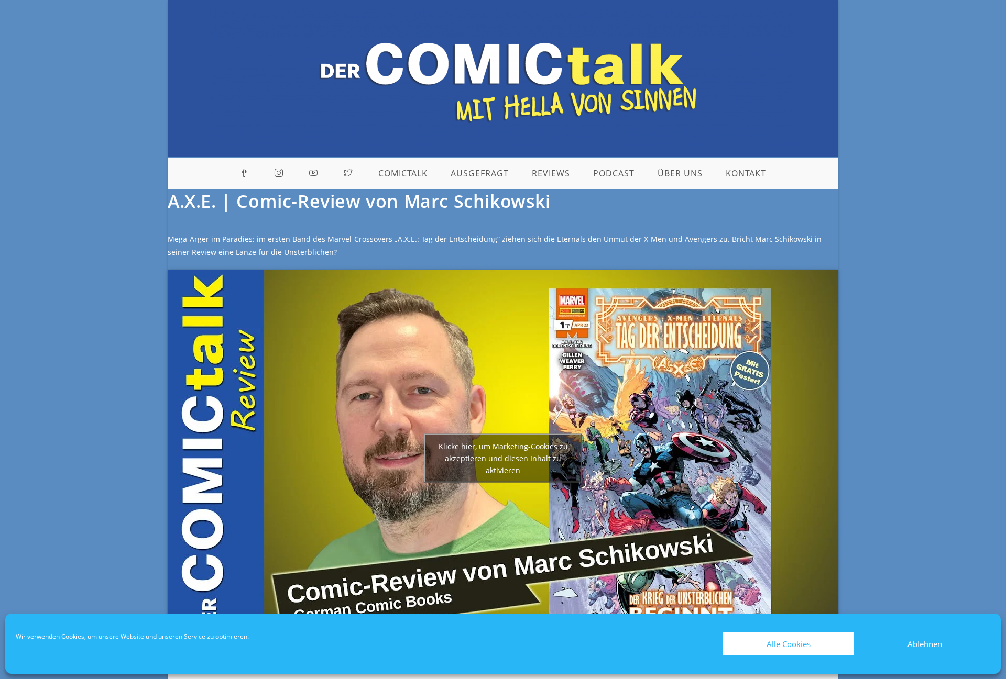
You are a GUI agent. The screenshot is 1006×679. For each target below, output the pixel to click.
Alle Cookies (789, 644)
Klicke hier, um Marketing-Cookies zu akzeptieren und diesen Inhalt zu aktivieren (503, 458)
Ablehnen (924, 644)
